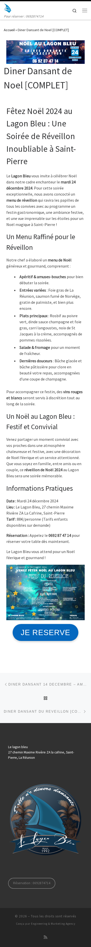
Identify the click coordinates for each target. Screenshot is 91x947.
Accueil (9, 30)
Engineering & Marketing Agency (53, 923)
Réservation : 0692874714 (31, 883)
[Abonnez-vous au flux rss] (45, 937)
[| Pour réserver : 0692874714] (7, 7)
